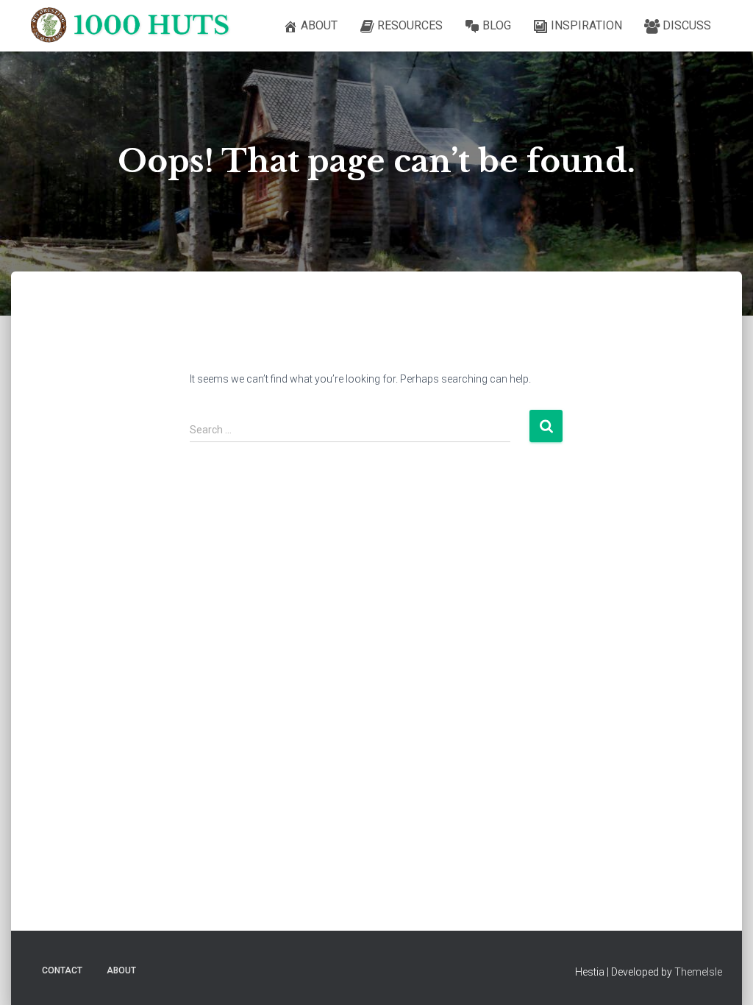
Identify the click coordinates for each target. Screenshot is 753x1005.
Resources (410, 25)
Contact (62, 970)
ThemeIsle (698, 972)
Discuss (687, 25)
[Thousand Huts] (137, 25)
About (319, 25)
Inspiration (586, 25)
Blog (496, 25)
